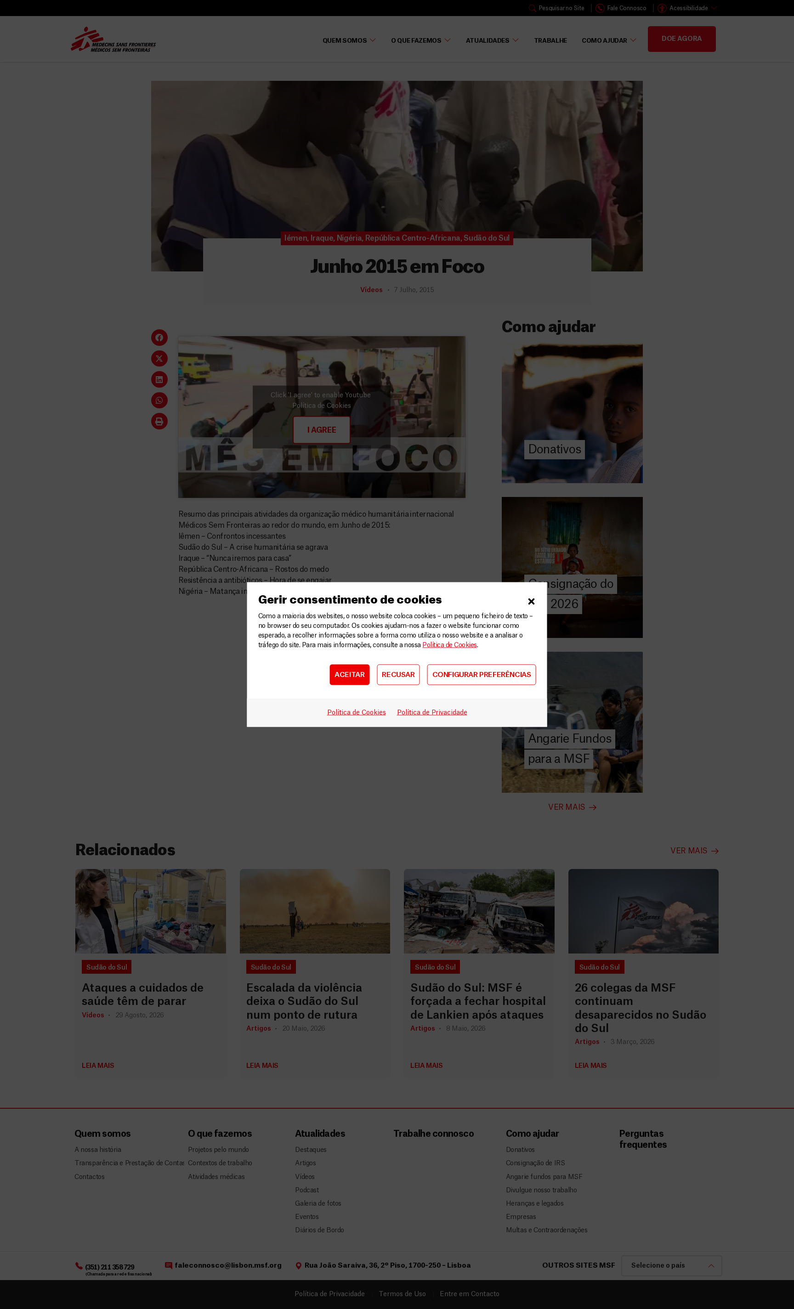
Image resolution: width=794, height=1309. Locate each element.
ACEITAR (349, 674)
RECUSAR (398, 674)
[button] (531, 600)
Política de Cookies (449, 645)
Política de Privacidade (432, 713)
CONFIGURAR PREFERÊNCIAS (481, 674)
